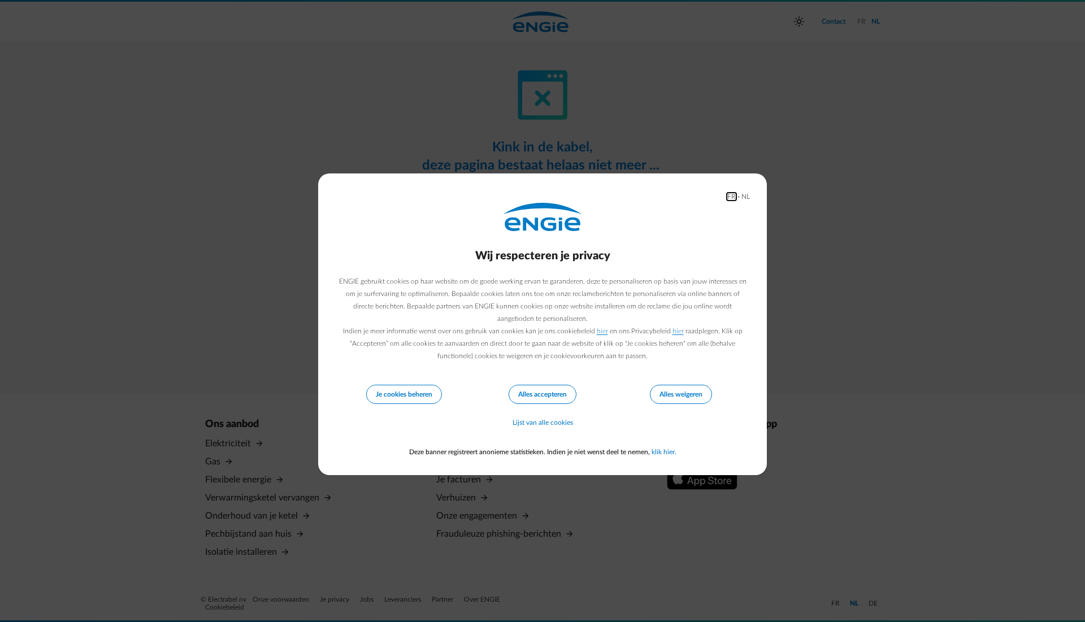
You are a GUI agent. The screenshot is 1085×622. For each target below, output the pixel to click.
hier (602, 331)
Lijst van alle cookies (543, 422)
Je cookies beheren (404, 394)
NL (745, 196)
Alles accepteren (542, 394)
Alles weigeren (680, 394)
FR (731, 196)
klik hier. (664, 452)
